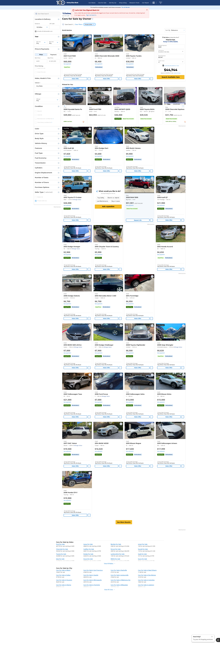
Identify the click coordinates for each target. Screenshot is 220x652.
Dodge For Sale (88, 554)
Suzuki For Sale (143, 549)
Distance (37, 23)
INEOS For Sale (115, 559)
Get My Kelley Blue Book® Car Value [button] (171, 65)
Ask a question (108, 206)
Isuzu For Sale (142, 559)
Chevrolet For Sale (62, 549)
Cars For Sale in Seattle (90, 575)
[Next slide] (183, 106)
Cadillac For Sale (88, 549)
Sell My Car (112, 3)
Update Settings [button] (177, 73)
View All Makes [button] (108, 564)
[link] (99, 67)
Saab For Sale (142, 554)
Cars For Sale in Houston (64, 580)
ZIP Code (52, 23)
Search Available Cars (171, 77)
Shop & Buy (123, 3)
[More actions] (89, 78)
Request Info (138, 220)
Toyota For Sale (61, 554)
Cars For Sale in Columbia (146, 580)
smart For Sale (142, 544)
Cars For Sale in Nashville (119, 570)
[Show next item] (150, 184)
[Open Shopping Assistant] (218, 640)
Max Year (51, 41)
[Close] (212, 637)
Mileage (38, 99)
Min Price (37, 58)
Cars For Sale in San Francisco (93, 570)
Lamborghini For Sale (117, 554)
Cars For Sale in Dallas (63, 575)
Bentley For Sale (116, 544)
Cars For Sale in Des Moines (147, 575)
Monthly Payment (162, 45)
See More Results (124, 522)
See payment (67, 64)
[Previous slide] (64, 106)
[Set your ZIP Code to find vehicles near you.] (93, 19)
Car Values (92, 3)
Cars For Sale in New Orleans (147, 570)
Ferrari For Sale (116, 549)
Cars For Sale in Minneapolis (92, 580)
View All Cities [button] (108, 590)
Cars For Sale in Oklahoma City (120, 580)
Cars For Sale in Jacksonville (119, 575)
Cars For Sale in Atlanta (63, 585)
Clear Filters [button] (78, 24)
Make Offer (75, 78)
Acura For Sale (88, 559)
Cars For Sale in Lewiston (146, 585)
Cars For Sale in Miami (63, 570)
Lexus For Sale (88, 544)
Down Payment (162, 55)
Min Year (38, 41)
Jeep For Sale (60, 559)
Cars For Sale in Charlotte (91, 585)
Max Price (50, 58)
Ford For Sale (60, 544)
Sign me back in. (91, 15)
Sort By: (167, 30)
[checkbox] (40, 68)
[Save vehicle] (89, 36)
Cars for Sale (102, 3)
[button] (154, 3)
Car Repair (145, 3)
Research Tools (134, 3)
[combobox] (47, 14)
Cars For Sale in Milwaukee (119, 585)
